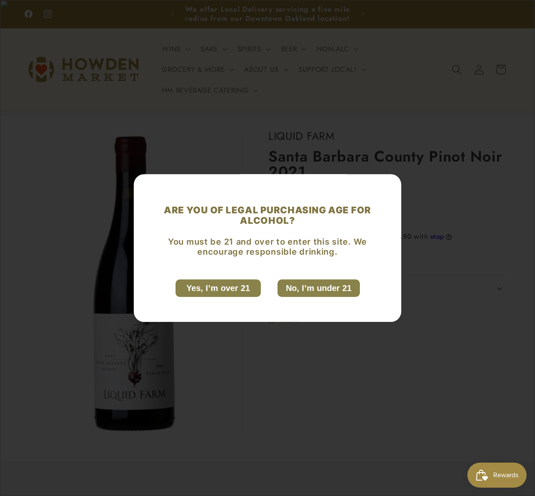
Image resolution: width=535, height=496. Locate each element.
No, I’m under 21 (319, 288)
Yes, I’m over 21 (218, 288)
